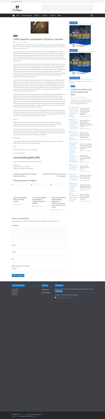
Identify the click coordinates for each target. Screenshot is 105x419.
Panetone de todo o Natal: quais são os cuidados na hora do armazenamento (85, 135)
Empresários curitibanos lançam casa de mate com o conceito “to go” (86, 177)
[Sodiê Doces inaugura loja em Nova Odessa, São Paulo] (81, 82)
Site (13, 259)
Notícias (53, 15)
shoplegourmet (45, 289)
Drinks (59, 15)
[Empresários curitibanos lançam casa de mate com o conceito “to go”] (74, 178)
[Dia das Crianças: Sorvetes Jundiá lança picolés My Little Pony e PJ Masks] (74, 159)
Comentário (15, 225)
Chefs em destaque (27, 15)
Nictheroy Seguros (45, 292)
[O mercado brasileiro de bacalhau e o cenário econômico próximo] (39, 185)
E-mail (14, 252)
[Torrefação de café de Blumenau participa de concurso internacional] (74, 187)
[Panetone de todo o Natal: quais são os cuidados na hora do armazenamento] (74, 136)
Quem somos (15, 289)
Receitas (36, 15)
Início (17, 15)
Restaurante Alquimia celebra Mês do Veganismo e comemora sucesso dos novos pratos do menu (59, 202)
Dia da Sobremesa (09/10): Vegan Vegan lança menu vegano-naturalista (85, 197)
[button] (39, 16)
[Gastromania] (13, 15)
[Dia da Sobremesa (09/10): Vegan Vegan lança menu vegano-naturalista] (74, 198)
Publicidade (14, 294)
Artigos (45, 15)
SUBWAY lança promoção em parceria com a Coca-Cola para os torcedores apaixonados (86, 146)
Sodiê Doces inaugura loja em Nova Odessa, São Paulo (81, 92)
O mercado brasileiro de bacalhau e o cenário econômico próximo (39, 200)
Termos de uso (15, 291)
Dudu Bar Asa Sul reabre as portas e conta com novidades (54, 175)
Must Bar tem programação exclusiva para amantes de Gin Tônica (25, 175)
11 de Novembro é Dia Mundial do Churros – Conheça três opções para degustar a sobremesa (85, 111)
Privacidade (14, 292)
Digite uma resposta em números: (21, 266)
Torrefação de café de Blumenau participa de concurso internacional (85, 186)
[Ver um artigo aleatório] (91, 15)
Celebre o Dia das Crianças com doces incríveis (84, 167)
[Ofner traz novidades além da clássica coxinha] (20, 185)
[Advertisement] (67, 8)
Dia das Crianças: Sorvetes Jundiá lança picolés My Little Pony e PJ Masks (85, 158)
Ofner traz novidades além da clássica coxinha (20, 199)
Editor (26, 42)
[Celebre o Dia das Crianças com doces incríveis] (74, 168)
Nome (14, 245)
